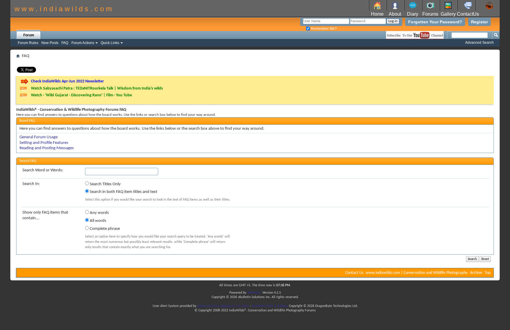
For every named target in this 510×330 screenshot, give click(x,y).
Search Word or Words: (42, 170)
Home (377, 14)
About (395, 14)
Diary (412, 14)
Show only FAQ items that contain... (45, 215)
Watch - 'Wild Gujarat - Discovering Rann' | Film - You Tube (81, 95)
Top (488, 273)
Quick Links (110, 43)
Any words (99, 213)
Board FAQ (27, 121)
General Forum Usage (38, 137)
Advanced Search (479, 42)
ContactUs (468, 14)
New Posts (49, 43)
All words (97, 221)
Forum (28, 35)
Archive (476, 273)
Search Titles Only (105, 184)
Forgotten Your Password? (435, 21)
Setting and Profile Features (43, 143)
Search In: (31, 184)
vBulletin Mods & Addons (270, 306)
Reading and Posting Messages (46, 148)
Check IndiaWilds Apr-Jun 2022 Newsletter (67, 81)
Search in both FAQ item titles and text (123, 192)
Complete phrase (104, 229)
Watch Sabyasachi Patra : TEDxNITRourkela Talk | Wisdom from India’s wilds (97, 88)
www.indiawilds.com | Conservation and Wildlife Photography (417, 273)
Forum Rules (28, 43)
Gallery (448, 14)
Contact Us (354, 273)
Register (479, 21)
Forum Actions (82, 43)
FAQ (64, 43)
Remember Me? (323, 29)
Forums (430, 14)
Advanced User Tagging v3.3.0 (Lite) (223, 306)
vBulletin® (254, 293)
